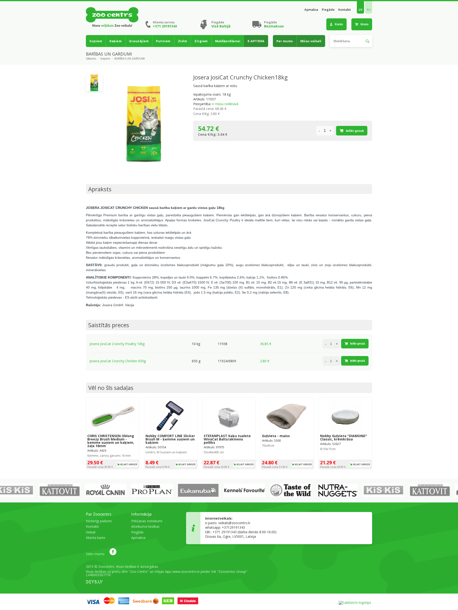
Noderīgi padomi (99, 521)
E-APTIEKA (256, 41)
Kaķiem (115, 41)
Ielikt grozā (355, 131)
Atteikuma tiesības (145, 526)
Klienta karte (95, 537)
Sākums (91, 58)
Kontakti (344, 9)
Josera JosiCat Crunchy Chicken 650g (117, 361)
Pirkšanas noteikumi (146, 521)
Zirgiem (201, 41)
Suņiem (95, 41)
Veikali (90, 532)
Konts (339, 24)
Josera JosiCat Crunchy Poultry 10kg (117, 343)
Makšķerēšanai (227, 41)
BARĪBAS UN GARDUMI (129, 58)
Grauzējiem (139, 41)
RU (369, 10)
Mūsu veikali (311, 41)
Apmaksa (311, 9)
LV (360, 10)
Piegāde (328, 9)
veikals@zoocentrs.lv (234, 523)
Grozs (364, 24)
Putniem (163, 41)
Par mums (284, 41)
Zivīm (182, 41)
